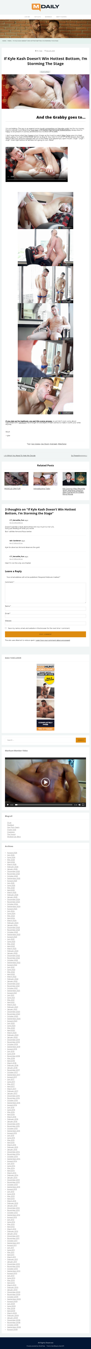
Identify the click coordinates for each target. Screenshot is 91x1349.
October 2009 (12, 1297)
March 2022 (11, 977)
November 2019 (13, 1042)
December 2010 (13, 1264)
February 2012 (12, 1231)
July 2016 (10, 1107)
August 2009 (12, 1301)
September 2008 (14, 1327)
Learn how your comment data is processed (53, 640)
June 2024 (11, 914)
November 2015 (13, 1126)
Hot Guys (37, 17)
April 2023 (11, 946)
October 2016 (12, 1100)
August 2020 (12, 1021)
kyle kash (53, 444)
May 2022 (11, 972)
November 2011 (13, 1238)
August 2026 (12, 853)
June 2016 (11, 1110)
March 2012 (11, 1229)
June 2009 (11, 1306)
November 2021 (13, 986)
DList (9, 823)
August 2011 (12, 1245)
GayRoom (23, 423)
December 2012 (13, 1208)
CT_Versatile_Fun (17, 520)
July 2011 (10, 1248)
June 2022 (11, 970)
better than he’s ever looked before (57, 130)
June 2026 (11, 857)
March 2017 (11, 1089)
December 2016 (13, 1096)
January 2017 (12, 1093)
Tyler (40, 51)
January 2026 (12, 869)
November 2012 (13, 1210)
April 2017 (11, 1086)
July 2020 (11, 1023)
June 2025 (11, 885)
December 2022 (13, 956)
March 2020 (12, 1033)
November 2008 (13, 1323)
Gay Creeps (28, 135)
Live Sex (27, 17)
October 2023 (12, 932)
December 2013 (13, 1180)
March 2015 (11, 1145)
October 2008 (12, 1325)
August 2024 (12, 909)
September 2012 (13, 1215)
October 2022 (12, 960)
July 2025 (10, 883)
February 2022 (12, 979)
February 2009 (13, 1315)
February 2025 (12, 895)
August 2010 (12, 1273)
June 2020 (11, 1026)
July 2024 (11, 911)
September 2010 (13, 1271)
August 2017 (12, 1077)
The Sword (11, 834)
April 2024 (11, 918)
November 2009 (13, 1294)
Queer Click (11, 830)
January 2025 (12, 897)
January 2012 (12, 1234)
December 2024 (13, 899)
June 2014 (11, 1166)
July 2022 (10, 967)
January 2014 (12, 1178)
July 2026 (10, 855)
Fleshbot (10, 825)
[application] (45, 782)
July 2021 (10, 995)
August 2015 (12, 1133)
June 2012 (11, 1222)
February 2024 (12, 923)
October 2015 (12, 1129)
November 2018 (13, 1056)
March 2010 (11, 1285)
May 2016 (11, 1112)
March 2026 (11, 864)
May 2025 (11, 888)
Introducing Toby (42, 488)
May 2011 (10, 1252)
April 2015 (10, 1143)
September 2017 (13, 1075)
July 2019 (10, 1051)
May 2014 (11, 1168)
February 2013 (12, 1203)
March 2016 (11, 1117)
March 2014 (11, 1173)
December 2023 (13, 928)
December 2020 (13, 1012)
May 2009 (11, 1308)
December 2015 (13, 1124)
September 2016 (13, 1103)
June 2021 (11, 998)
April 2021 (11, 1002)
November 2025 (13, 874)
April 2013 (11, 1199)
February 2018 (12, 1065)
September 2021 (13, 991)
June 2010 (11, 1278)
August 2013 (12, 1189)
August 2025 (12, 881)
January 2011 (12, 1262)
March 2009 (12, 1313)
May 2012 (11, 1224)
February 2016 (12, 1119)
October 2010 (12, 1269)
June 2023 (11, 942)
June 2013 (11, 1194)
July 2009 (11, 1304)
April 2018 (11, 1061)
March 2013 (11, 1201)
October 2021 (12, 988)
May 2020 (11, 1028)
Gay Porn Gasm (13, 827)
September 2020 (14, 1019)
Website (8, 621)
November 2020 (13, 1014)
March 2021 (11, 1005)
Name (8, 606)
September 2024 (13, 906)
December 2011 (13, 1236)
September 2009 (14, 1299)
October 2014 (12, 1157)
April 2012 (11, 1227)
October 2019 (12, 1044)
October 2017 (12, 1072)
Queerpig (11, 832)
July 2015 (10, 1136)
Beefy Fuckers (61, 17)
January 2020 (12, 1037)
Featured (45, 72)
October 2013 (12, 1185)
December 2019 (13, 1040)
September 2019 (13, 1047)
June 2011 (11, 1250)
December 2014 (13, 1152)
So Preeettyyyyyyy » (79, 455)
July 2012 (10, 1220)
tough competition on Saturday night (54, 129)
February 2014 (12, 1175)
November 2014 (13, 1154)
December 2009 (13, 1292)
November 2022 (13, 958)
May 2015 (10, 1140)
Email (7, 613)
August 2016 (12, 1105)
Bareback (48, 17)
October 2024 (12, 904)
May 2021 (11, 1000)
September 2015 (13, 1131)
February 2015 (12, 1147)
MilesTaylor (62, 444)
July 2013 (10, 1192)
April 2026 (11, 862)
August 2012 (12, 1217)
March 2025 (11, 892)
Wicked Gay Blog (14, 837)
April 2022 (11, 974)
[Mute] (79, 805)
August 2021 (12, 993)
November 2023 (13, 930)
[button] (45, 782)
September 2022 (13, 963)
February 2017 (12, 1091)
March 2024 (11, 921)
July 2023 (10, 939)
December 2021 (13, 984)
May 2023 (11, 944)
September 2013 (13, 1187)
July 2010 (10, 1276)
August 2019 (12, 1049)
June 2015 (11, 1138)
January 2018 (12, 1068)
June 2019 (11, 1054)
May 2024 (11, 916)
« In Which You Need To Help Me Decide (20, 455)
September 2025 (13, 878)
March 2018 (11, 1063)
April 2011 (10, 1255)
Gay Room (45, 444)
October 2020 (12, 1016)
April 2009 (11, 1311)
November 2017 (13, 1070)
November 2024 (13, 902)
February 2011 (12, 1259)
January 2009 (12, 1318)
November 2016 (13, 1098)
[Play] (8, 805)
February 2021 (12, 1007)
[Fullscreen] (83, 805)
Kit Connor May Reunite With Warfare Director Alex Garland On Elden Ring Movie (74, 491)
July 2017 (10, 1079)
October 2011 (12, 1241)
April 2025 (11, 890)
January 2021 (12, 1009)
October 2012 (12, 1213)
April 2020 (11, 1030)
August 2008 (12, 1330)
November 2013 (13, 1182)
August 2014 (12, 1161)
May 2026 (11, 860)
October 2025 (12, 876)
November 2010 (13, 1266)
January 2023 (12, 953)
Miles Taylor (66, 135)
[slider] (43, 804)
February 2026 (12, 867)
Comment (9, 582)
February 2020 (13, 1035)
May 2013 (11, 1196)
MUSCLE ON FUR (12, 488)
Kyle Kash (34, 130)
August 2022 (12, 965)
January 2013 (12, 1206)
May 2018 (11, 1058)
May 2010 (11, 1280)
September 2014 (13, 1159)
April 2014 (11, 1171)
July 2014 (10, 1164)
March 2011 (11, 1257)
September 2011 (13, 1243)
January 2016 (12, 1122)
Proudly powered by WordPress (36, 1346)
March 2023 (11, 949)
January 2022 (12, 981)
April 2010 (11, 1283)
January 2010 (12, 1290)
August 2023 (12, 937)
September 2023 (13, 935)
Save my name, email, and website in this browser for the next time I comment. (39, 628)
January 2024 (12, 925)
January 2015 (12, 1150)
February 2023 (12, 951)
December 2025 (13, 871)
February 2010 (12, 1287)
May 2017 (11, 1084)
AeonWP (61, 1346)
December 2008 (13, 1320)
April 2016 (11, 1115)
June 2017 (11, 1082)
